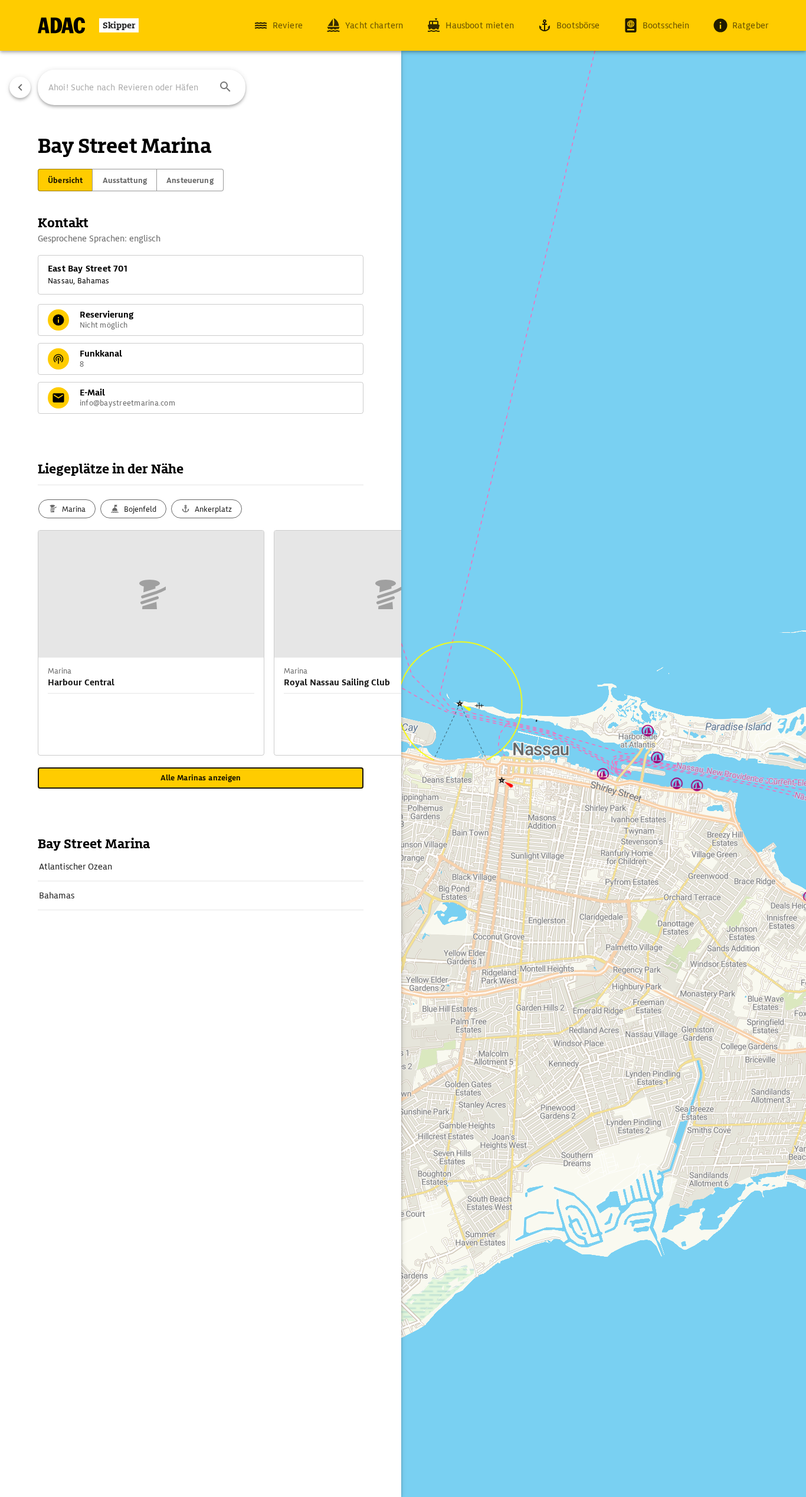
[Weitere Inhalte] (377, 643)
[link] (200, 866)
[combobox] (141, 87)
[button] (225, 87)
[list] (200, 881)
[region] (403, 748)
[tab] (65, 180)
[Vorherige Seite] (20, 87)
